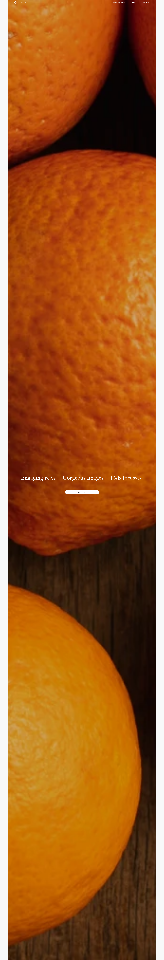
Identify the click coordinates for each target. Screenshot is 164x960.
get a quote (82, 492)
